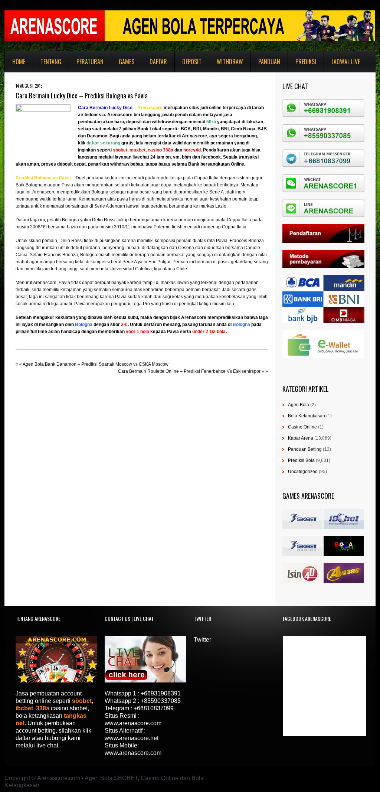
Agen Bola (298, 404)
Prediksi (305, 61)
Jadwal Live (345, 61)
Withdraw (230, 61)
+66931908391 (161, 693)
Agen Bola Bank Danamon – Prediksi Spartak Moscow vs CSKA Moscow (95, 364)
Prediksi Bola (301, 460)
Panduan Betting (305, 449)
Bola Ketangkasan (306, 415)
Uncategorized (303, 471)
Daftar (158, 61)
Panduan (269, 61)
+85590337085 (161, 701)
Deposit (192, 61)
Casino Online (302, 427)
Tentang (50, 61)
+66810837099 (154, 708)
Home (18, 61)
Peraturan (90, 61)
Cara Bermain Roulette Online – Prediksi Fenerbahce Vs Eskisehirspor (189, 371)
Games (126, 61)
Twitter (202, 639)
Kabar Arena (300, 438)
